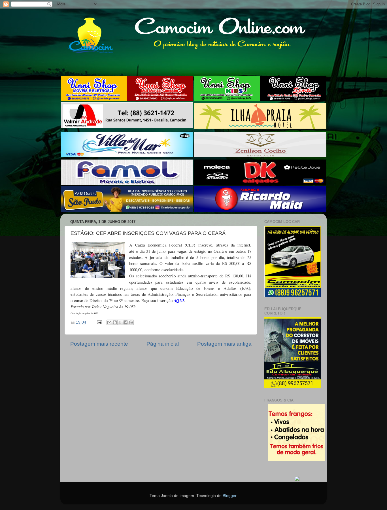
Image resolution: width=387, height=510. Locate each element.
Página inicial (162, 344)
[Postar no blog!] (115, 322)
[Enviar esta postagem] (99, 322)
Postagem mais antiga (224, 344)
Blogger (229, 496)
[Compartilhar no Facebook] (125, 322)
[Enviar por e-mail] (109, 322)
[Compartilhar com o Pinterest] (131, 322)
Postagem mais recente (99, 344)
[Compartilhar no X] (120, 322)
